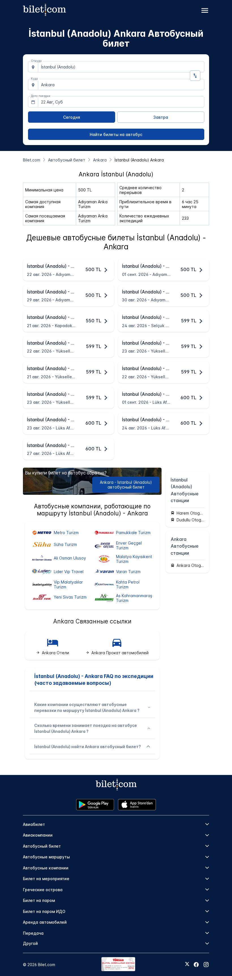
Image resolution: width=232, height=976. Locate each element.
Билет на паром (39, 900)
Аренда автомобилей (45, 922)
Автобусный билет (42, 846)
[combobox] (121, 66)
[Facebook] (196, 965)
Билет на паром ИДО (44, 911)
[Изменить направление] (195, 75)
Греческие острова (43, 889)
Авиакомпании (38, 835)
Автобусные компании (45, 867)
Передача (33, 933)
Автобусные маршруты (46, 856)
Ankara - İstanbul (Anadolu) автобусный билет (126, 484)
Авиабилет (34, 824)
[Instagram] (206, 965)
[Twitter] (187, 964)
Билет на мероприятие (46, 878)
